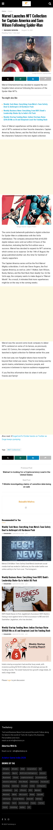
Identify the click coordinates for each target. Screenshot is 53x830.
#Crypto (6, 769)
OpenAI (40, 794)
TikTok (41, 803)
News (32, 794)
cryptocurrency (27, 777)
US (29, 807)
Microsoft (23, 794)
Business (6, 777)
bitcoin (42, 773)
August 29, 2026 (19, 533)
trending (13, 807)
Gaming (15, 786)
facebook (44, 782)
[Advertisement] (26, 166)
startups (6, 803)
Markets (6, 794)
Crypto (10, 11)
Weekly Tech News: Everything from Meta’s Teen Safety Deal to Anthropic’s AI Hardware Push (26, 105)
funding (6, 786)
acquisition (31, 769)
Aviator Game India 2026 (14, 757)
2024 (22, 769)
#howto (15, 769)
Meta (14, 794)
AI (40, 769)
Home (4, 11)
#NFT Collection (14, 450)
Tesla (33, 803)
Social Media (18, 799)
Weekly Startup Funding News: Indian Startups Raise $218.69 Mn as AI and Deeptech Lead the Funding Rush (25, 118)
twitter (22, 807)
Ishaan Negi (7, 533)
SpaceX (30, 799)
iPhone (23, 790)
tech (14, 803)
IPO (30, 790)
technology (23, 803)
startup (38, 799)
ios (16, 790)
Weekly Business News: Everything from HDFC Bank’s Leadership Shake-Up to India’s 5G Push (25, 111)
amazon (6, 773)
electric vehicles (9, 782)
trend (5, 807)
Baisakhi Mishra (11, 30)
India (32, 786)
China (15, 777)
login (9, 680)
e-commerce (41, 777)
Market (37, 790)
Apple (15, 773)
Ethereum (34, 782)
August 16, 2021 (27, 30)
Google (24, 786)
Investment (7, 790)
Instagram (41, 786)
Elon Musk (23, 782)
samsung (6, 799)
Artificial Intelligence (28, 773)
